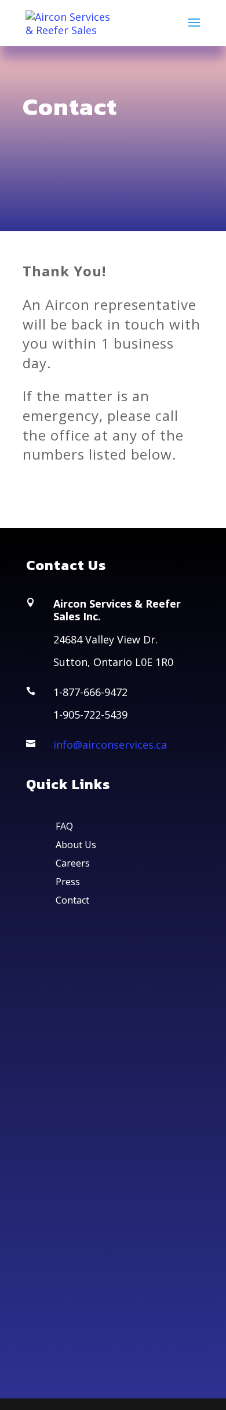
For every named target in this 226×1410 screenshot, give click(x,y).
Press (68, 881)
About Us (76, 844)
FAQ (64, 826)
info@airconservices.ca (110, 745)
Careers (73, 863)
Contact (72, 900)
